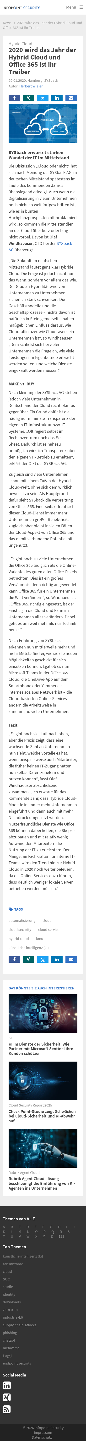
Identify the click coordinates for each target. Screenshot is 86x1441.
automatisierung (22, 920)
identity (9, 1294)
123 (61, 1236)
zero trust (10, 1309)
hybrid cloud (19, 938)
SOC (6, 1279)
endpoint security (17, 1363)
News (7, 22)
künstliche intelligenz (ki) (29, 947)
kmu (39, 938)
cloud (47, 920)
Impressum (43, 1432)
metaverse (11, 1347)
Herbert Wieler (31, 86)
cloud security (20, 929)
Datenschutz (42, 1437)
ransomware (13, 1263)
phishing (10, 1332)
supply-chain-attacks (19, 1324)
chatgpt (9, 1340)
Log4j (7, 1355)
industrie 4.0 (13, 1317)
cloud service (48, 929)
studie (8, 1286)
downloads (12, 1302)
